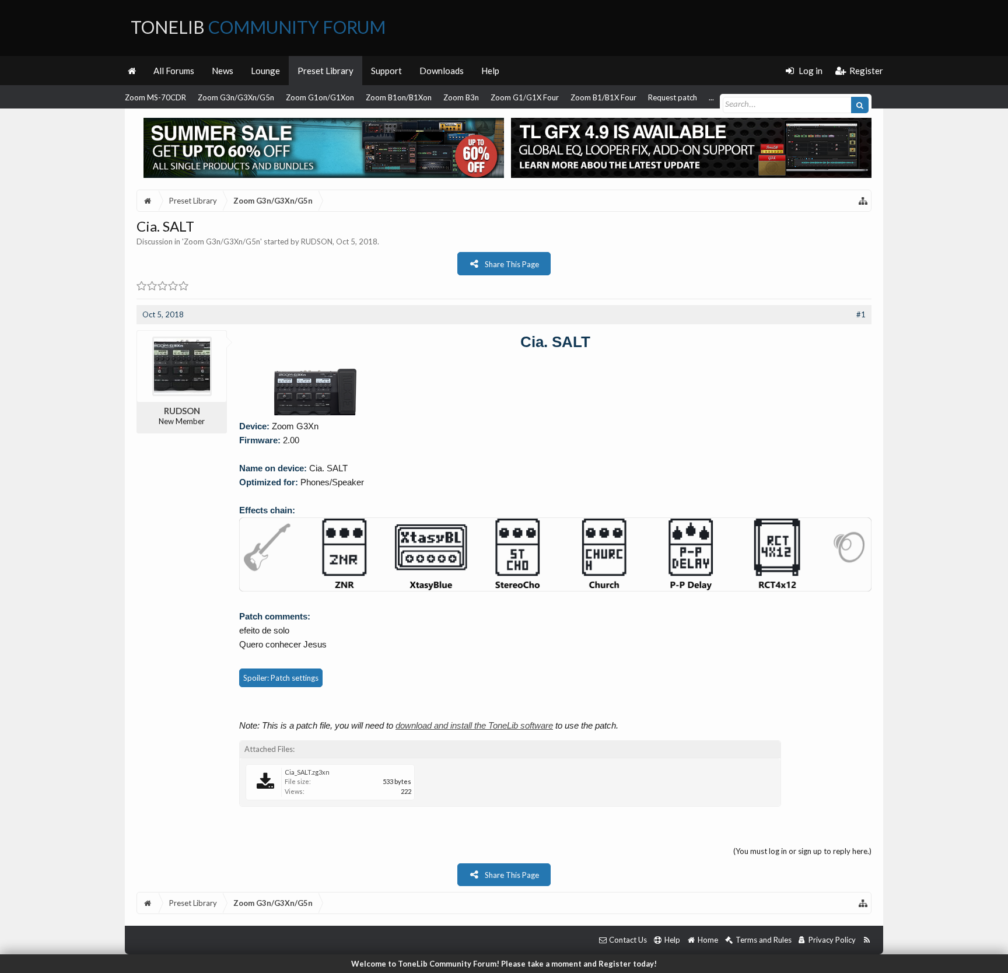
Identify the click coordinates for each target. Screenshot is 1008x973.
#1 (861, 314)
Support (386, 70)
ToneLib (258, 26)
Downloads (441, 70)
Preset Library (326, 70)
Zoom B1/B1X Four (603, 97)
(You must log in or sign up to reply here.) (802, 851)
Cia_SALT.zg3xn (307, 772)
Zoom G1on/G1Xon (320, 97)
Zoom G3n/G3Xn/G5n (236, 97)
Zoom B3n (461, 97)
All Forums (173, 70)
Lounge (265, 70)
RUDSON (316, 241)
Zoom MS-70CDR (155, 97)
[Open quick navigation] (863, 200)
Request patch (672, 97)
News (222, 70)
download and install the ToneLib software (474, 725)
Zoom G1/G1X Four (525, 97)
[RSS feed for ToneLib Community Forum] (866, 940)
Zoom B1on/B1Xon (399, 97)
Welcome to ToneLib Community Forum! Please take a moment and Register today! (504, 963)
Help (490, 70)
